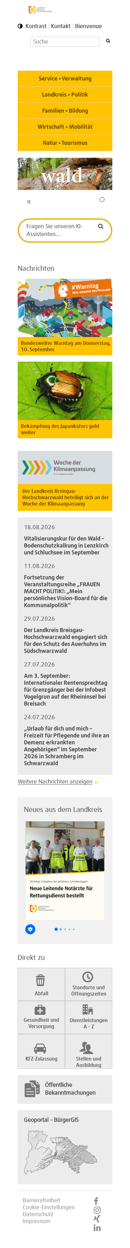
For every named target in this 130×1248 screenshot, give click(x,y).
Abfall (41, 993)
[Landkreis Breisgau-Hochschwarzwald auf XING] (97, 1219)
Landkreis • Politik (65, 95)
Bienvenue (88, 26)
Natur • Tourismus (65, 143)
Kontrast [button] (36, 26)
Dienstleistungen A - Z (89, 1023)
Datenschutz (38, 1214)
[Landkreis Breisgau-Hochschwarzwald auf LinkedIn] (97, 1228)
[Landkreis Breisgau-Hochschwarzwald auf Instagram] (97, 1210)
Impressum (36, 1221)
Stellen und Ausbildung (88, 1062)
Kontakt (60, 26)
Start (24, 202)
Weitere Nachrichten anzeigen (55, 782)
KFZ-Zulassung (41, 1059)
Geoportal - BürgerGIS (51, 1120)
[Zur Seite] (65, 174)
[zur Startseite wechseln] (40, 12)
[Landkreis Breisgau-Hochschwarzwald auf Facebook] (96, 1201)
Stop (28, 202)
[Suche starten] (107, 41)
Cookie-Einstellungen (49, 1207)
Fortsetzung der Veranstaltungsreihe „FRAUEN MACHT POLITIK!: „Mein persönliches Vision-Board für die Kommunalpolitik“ (65, 591)
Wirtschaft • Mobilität (65, 127)
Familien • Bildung (65, 111)
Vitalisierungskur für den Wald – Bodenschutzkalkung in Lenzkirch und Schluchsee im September (66, 546)
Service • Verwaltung (65, 79)
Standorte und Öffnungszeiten (88, 991)
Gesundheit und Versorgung (41, 1023)
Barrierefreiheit (41, 1201)
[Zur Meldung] (65, 418)
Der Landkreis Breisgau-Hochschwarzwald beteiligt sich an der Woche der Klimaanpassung (65, 497)
